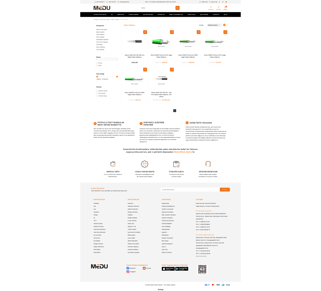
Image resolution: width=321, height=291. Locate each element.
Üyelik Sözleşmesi (167, 244)
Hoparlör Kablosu (133, 249)
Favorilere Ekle (145, 32)
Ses (95, 206)
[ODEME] (217, 285)
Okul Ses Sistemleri (99, 229)
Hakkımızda (205, 2)
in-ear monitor (132, 220)
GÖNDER (224, 189)
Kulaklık (130, 215)
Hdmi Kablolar (100, 37)
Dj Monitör (97, 238)
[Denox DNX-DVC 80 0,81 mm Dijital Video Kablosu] (134, 41)
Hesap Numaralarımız (168, 206)
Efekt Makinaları (133, 241)
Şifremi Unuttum (167, 252)
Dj (94, 218)
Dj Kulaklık (97, 241)
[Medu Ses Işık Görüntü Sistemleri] (102, 8)
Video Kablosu (100, 34)
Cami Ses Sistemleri (100, 232)
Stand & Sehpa (98, 223)
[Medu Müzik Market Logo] (99, 266)
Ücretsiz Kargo (102, 96)
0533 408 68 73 (100, 2)
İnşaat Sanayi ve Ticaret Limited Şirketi (207, 206)
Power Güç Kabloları (102, 42)
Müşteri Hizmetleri (167, 238)
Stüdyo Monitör (98, 244)
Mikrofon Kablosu (133, 246)
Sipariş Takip (214, 2)
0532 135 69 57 (112, 2)
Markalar (96, 203)
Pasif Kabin (97, 252)
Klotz (99, 65)
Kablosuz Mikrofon (133, 206)
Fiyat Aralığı (100, 74)
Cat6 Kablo (99, 44)
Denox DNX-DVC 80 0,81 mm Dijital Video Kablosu (134, 56)
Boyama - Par (132, 226)
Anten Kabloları (100, 47)
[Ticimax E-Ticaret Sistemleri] (161, 290)
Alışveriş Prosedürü (167, 212)
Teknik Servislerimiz (168, 220)
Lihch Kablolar (100, 49)
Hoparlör (96, 212)
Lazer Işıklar (131, 238)
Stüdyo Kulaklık (132, 218)
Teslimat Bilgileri (167, 223)
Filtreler (99, 87)
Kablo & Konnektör (101, 29)
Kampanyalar (166, 229)
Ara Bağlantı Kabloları (102, 39)
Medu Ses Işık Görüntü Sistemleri (206, 203)
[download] (202, 269)
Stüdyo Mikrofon (133, 212)
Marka (98, 57)
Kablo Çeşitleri (100, 32)
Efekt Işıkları (131, 235)
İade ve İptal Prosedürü (169, 215)
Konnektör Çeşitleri (134, 252)
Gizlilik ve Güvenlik (167, 209)
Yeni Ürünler (101, 93)
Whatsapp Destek (124, 2)
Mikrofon (130, 203)
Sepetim (164, 232)
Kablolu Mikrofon (133, 209)
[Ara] (177, 8)
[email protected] (201, 256)
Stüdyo (96, 215)
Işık (95, 209)
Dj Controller (97, 235)
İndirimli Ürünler (103, 91)
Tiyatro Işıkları (132, 229)
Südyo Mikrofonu (99, 246)
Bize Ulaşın (165, 241)
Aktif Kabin (97, 249)
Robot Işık (131, 223)
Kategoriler (100, 25)
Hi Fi (95, 220)
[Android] (181, 269)
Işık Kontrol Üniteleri (134, 232)
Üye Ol (164, 246)
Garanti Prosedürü (167, 218)
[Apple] (168, 269)
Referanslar (165, 235)
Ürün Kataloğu (166, 226)
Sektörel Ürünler (99, 226)
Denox (100, 63)
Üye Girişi (164, 249)
